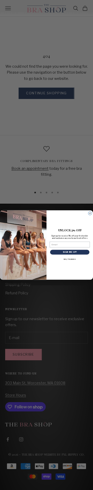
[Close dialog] (90, 213)
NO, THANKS (69, 259)
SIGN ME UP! (70, 252)
